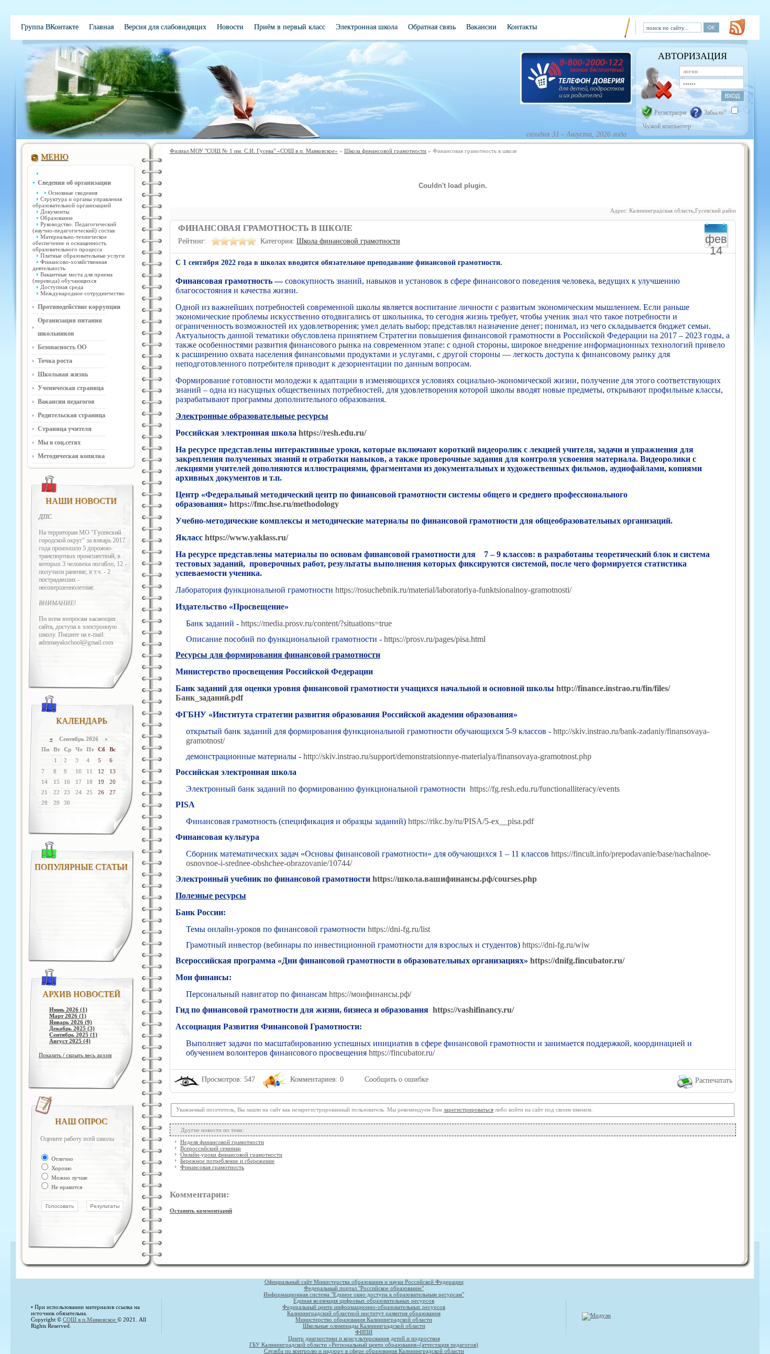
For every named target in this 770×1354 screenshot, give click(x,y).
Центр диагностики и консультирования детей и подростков (364, 1338)
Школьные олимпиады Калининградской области (364, 1326)
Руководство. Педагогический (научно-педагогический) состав (74, 227)
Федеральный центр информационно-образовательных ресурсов (363, 1307)
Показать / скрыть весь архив (75, 1055)
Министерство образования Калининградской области (363, 1319)
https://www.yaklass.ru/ (246, 537)
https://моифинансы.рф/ (370, 994)
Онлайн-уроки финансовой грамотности (231, 1154)
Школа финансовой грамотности (348, 241)
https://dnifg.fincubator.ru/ (577, 960)
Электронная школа (367, 27)
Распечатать (713, 1080)
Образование (56, 218)
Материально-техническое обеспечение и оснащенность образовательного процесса (69, 243)
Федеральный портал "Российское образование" (364, 1288)
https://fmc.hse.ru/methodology (284, 504)
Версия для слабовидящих (165, 27)
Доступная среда (61, 287)
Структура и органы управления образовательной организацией (77, 202)
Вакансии (481, 27)
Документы (54, 211)
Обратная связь (432, 27)
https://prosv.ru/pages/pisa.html (435, 639)
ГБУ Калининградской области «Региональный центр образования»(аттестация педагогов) (363, 1344)
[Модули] (596, 1315)
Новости (230, 27)
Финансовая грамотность (212, 1167)
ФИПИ (363, 1332)
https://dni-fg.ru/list (399, 929)
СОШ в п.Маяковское (90, 1319)
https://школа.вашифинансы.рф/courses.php (454, 878)
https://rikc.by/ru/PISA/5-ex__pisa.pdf (471, 821)
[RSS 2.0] (737, 26)
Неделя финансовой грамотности (222, 1142)
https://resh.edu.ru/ (332, 432)
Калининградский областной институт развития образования (364, 1313)
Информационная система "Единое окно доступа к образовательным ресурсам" (363, 1294)
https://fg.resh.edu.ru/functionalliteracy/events (545, 788)
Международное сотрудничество (82, 293)
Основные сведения (72, 193)
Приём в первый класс (289, 27)
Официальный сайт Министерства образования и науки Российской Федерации (364, 1282)
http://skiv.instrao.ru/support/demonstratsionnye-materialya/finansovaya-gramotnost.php (447, 756)
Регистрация (670, 112)
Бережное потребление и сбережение (227, 1161)
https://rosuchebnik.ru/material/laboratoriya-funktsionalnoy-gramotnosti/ (453, 589)
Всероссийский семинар (210, 1148)
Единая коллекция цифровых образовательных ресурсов (363, 1300)
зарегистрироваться (468, 1109)
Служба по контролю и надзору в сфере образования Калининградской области (364, 1351)
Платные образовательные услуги (82, 255)
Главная (101, 27)
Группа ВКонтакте (50, 27)
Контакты (522, 27)
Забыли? (715, 112)
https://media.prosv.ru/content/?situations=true (316, 623)
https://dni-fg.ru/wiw (556, 944)
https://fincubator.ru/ (402, 1052)
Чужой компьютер (666, 126)
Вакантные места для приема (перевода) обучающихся (72, 277)
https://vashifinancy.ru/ (473, 1009)
